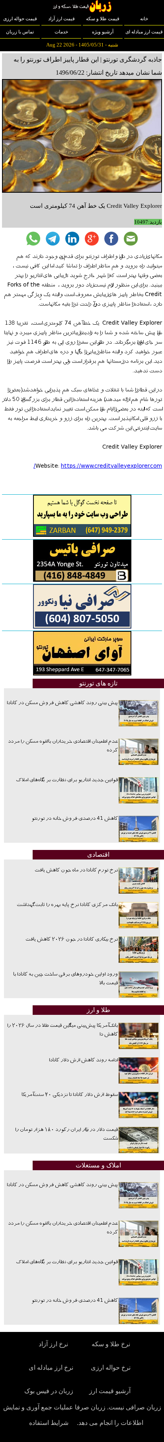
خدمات (61, 32)
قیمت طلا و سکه (102, 18)
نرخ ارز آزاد (53, 1344)
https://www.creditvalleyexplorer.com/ (97, 466)
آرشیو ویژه (102, 32)
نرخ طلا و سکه (111, 1344)
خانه (144, 18)
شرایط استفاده (48, 1422)
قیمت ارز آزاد (61, 18)
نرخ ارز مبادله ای (51, 1367)
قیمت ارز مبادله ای (144, 32)
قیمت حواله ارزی (20, 18)
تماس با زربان (20, 32)
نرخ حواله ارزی (111, 1367)
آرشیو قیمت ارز (110, 1391)
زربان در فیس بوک (49, 1391)
